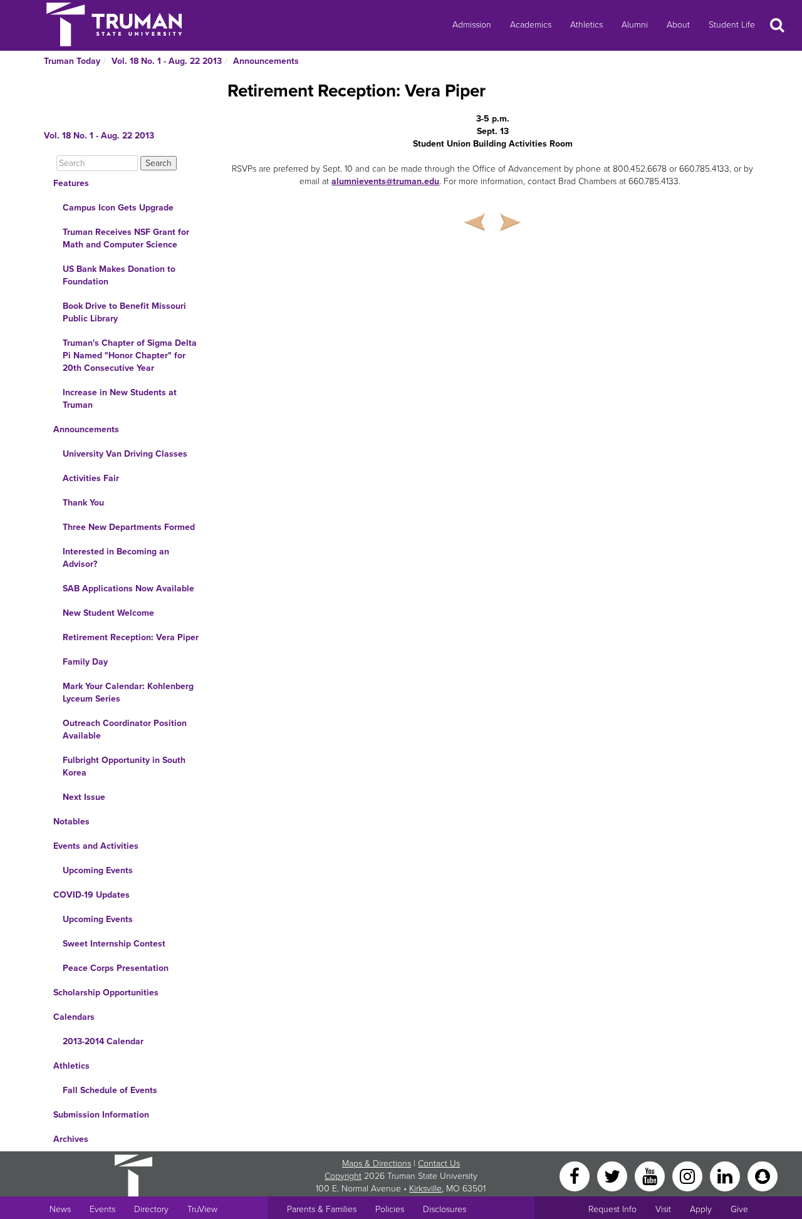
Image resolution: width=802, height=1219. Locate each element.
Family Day (85, 661)
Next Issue (84, 797)
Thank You (83, 502)
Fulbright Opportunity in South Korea (124, 766)
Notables (71, 821)
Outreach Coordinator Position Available (125, 729)
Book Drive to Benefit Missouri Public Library (124, 312)
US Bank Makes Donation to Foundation (119, 275)
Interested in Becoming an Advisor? (116, 557)
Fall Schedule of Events (110, 1090)
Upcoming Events (98, 870)
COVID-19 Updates (91, 895)
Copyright (343, 1176)
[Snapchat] (762, 1175)
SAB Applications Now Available (128, 588)
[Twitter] (613, 1175)
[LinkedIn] (726, 1175)
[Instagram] (688, 1175)
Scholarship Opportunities (106, 992)
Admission (471, 24)
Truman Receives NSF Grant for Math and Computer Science (126, 238)
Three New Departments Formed (129, 527)
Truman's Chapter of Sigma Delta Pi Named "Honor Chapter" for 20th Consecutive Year (130, 355)
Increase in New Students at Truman (120, 398)
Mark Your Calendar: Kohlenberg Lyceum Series (128, 692)
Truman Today (72, 61)
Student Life (732, 24)
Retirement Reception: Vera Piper (131, 637)
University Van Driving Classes (125, 454)
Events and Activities (95, 846)
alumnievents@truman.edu (385, 181)
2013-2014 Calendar (103, 1041)
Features (71, 183)
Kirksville (425, 1188)
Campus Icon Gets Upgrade (118, 207)
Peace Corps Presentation (116, 968)
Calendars (74, 1017)
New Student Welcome (108, 613)
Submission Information (101, 1114)
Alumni (635, 24)
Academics (530, 24)
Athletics (586, 24)
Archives (70, 1139)
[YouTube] (651, 1175)
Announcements (266, 61)
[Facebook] (576, 1175)
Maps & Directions (376, 1163)
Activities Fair (91, 478)
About (678, 24)
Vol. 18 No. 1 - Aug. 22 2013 (167, 61)
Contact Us (439, 1163)
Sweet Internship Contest (114, 943)
